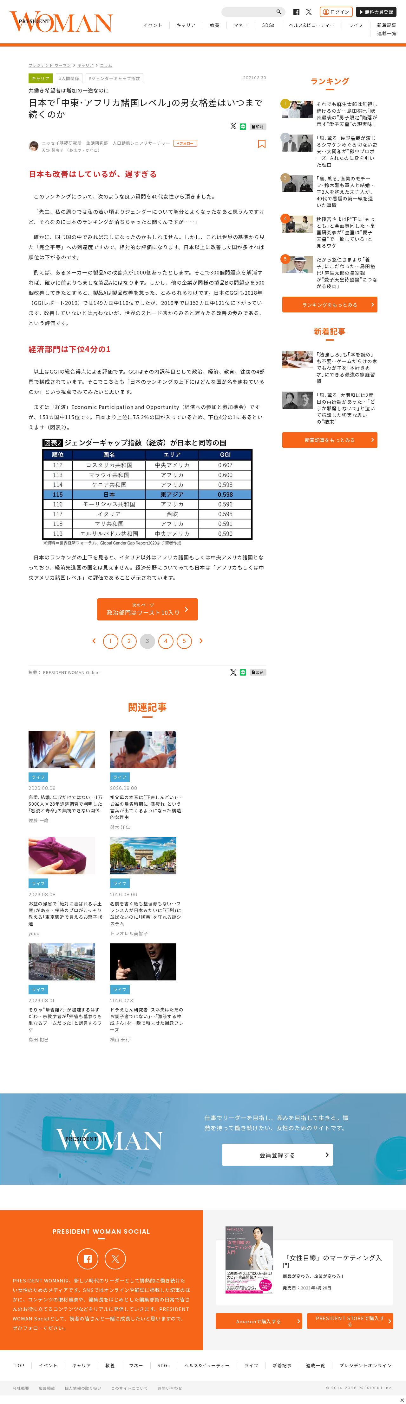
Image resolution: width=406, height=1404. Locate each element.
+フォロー (185, 143)
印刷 (260, 126)
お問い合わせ (170, 1388)
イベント (152, 25)
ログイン (340, 12)
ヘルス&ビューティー (312, 25)
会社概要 (21, 1388)
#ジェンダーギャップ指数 (114, 78)
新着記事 (386, 25)
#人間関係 (69, 78)
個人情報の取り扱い (83, 1388)
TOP (20, 1365)
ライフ (356, 25)
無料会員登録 (379, 12)
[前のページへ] (94, 641)
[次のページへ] (201, 641)
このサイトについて (129, 1388)
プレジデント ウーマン (50, 65)
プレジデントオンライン (365, 1365)
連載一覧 (386, 33)
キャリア (186, 25)
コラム (106, 65)
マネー (241, 25)
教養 (214, 25)
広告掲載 (47, 1388)
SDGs (268, 25)
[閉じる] (402, 1400)
